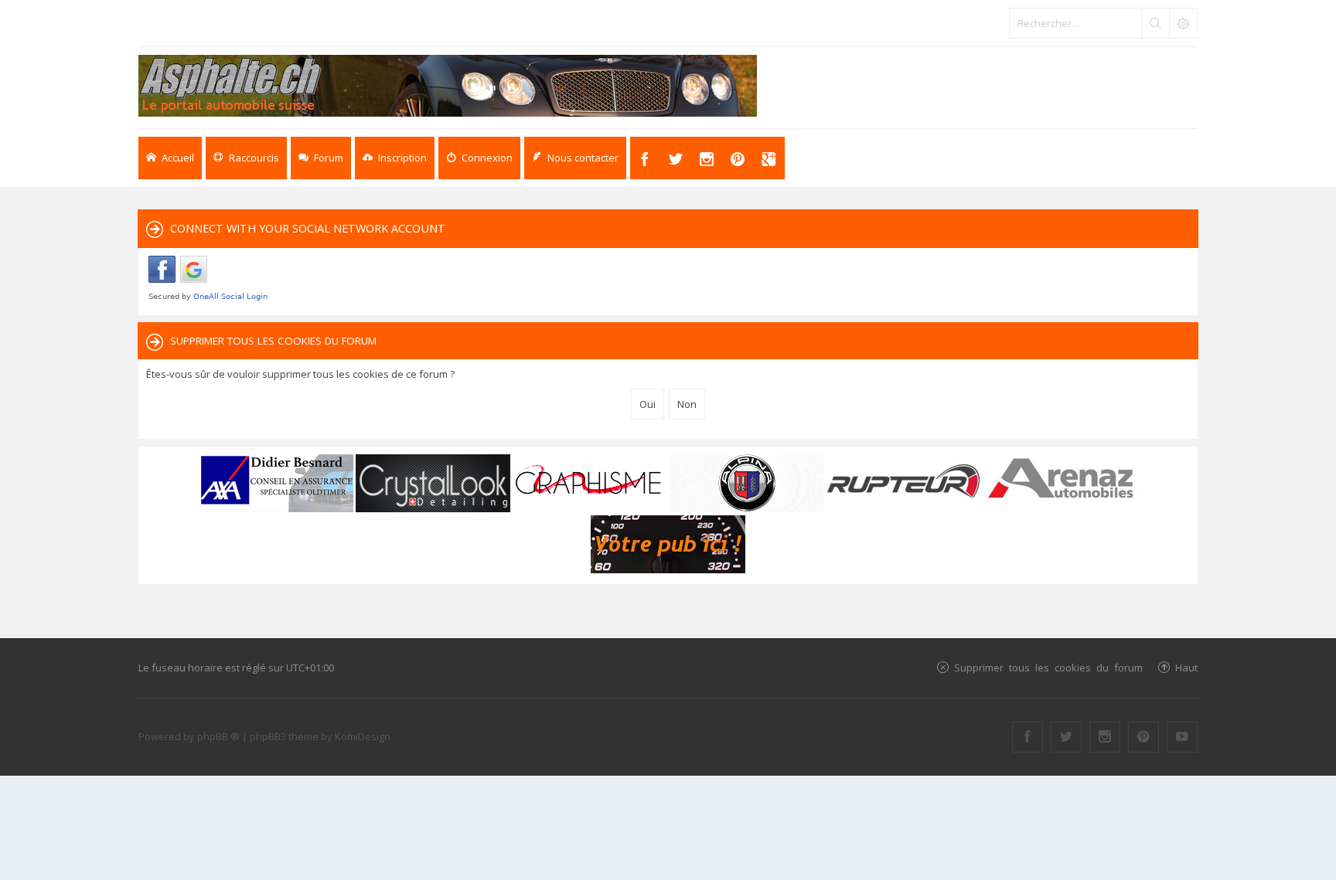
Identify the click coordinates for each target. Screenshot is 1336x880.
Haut (1186, 667)
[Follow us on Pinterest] (1143, 737)
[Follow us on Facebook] (1027, 737)
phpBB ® (218, 736)
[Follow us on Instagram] (1104, 737)
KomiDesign (362, 736)
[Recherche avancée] (1183, 23)
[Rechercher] (1155, 23)
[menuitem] (395, 158)
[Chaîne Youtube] (1182, 737)
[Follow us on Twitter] (1066, 737)
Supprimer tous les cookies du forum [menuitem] (1048, 667)
